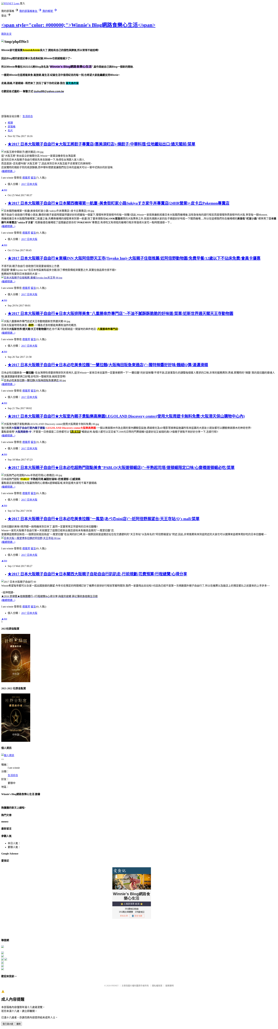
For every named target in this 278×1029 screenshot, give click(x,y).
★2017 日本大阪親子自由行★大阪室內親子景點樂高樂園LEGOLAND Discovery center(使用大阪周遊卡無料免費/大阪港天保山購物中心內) (126, 416)
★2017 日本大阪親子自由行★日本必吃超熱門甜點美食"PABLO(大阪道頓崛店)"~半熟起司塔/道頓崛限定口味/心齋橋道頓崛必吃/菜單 (121, 467)
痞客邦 (26, 177)
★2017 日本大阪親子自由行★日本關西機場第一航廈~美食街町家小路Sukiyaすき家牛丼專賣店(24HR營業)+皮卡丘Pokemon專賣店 (118, 203)
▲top (4, 189)
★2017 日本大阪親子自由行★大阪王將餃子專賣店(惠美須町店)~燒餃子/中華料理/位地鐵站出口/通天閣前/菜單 (101, 144)
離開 (18, 1024)
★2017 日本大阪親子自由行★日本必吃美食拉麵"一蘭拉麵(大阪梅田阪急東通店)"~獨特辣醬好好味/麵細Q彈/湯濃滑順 (108, 365)
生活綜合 (28, 116)
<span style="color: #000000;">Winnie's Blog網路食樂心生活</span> (78, 25)
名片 (10, 130)
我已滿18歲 (8, 1024)
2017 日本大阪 (29, 184)
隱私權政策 (157, 985)
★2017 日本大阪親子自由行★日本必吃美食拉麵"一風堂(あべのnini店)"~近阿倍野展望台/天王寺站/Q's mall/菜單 (103, 519)
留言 (33, 177)
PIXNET (115, 985)
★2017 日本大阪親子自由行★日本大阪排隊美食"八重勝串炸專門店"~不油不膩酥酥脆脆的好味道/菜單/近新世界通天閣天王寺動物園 (120, 313)
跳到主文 (6, 34)
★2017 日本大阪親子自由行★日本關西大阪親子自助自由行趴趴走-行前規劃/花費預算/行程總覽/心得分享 (97, 574)
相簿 (10, 122)
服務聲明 (169, 985)
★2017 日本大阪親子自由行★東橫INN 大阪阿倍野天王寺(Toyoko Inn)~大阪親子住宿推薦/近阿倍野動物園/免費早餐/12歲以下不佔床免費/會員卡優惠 (134, 258)
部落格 (11, 126)
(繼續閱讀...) (8, 171)
